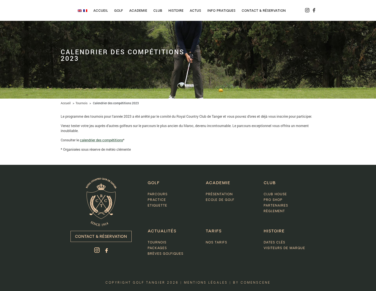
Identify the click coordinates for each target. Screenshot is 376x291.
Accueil (100, 11)
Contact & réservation (264, 11)
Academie (138, 11)
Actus (195, 11)
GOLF (154, 183)
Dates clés (274, 243)
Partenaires (276, 206)
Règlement (274, 211)
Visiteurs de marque (284, 248)
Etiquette (157, 206)
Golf (118, 11)
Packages (157, 248)
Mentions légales (206, 283)
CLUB (270, 183)
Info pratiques (221, 11)
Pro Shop (273, 200)
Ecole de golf (220, 200)
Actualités (162, 231)
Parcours (158, 194)
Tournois (81, 103)
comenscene (256, 283)
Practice (157, 200)
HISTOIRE (274, 231)
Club (157, 11)
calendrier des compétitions (101, 140)
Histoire (176, 11)
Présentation (219, 194)
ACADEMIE (218, 183)
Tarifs (214, 231)
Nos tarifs (216, 243)
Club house (275, 194)
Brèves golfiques (165, 254)
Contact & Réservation (101, 237)
